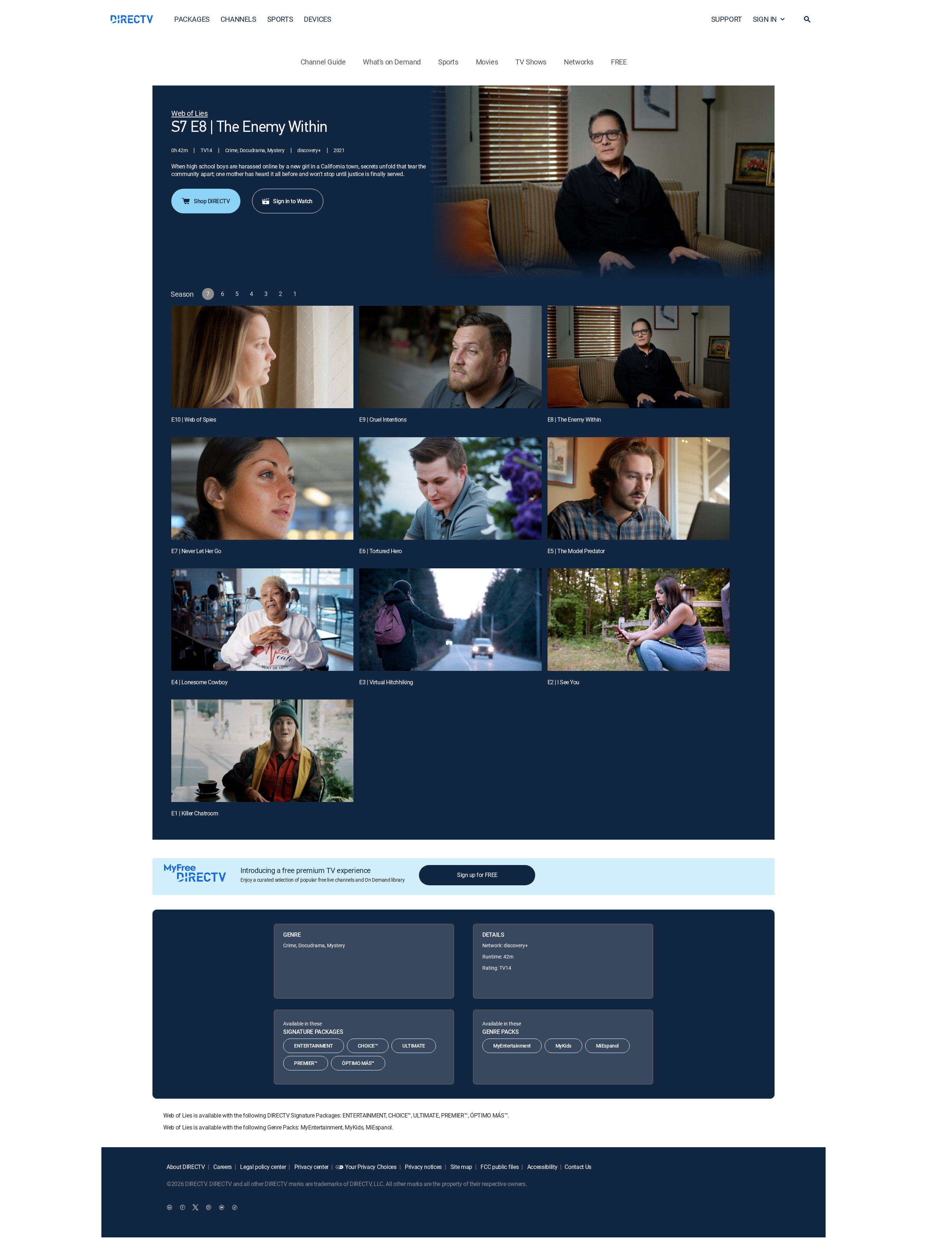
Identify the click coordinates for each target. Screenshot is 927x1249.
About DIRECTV (186, 1167)
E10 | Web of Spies (193, 419)
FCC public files (499, 1167)
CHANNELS (238, 19)
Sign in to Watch (292, 201)
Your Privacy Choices (371, 1167)
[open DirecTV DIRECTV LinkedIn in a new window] (169, 1207)
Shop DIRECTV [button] (212, 201)
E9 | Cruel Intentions (382, 419)
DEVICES (317, 19)
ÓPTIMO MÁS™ (358, 1063)
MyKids (563, 1045)
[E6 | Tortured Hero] (450, 488)
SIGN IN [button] (765, 19)
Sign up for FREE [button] (477, 875)
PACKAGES (192, 19)
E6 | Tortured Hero (380, 551)
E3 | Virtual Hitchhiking (386, 682)
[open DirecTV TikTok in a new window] (235, 1207)
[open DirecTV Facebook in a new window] (182, 1207)
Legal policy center (262, 1167)
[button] (807, 19)
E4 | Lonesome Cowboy (199, 682)
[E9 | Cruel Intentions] (450, 357)
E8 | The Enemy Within (574, 419)
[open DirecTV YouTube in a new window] (222, 1207)
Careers (222, 1167)
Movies (487, 62)
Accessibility (542, 1167)
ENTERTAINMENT (313, 1045)
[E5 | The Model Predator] (639, 488)
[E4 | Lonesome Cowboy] (262, 619)
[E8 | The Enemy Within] (639, 357)
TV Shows (530, 62)
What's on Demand (392, 62)
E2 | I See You (563, 682)
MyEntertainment (512, 1045)
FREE (618, 62)
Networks (578, 62)
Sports (448, 62)
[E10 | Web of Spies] (262, 357)
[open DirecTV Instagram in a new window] (208, 1207)
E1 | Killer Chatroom (194, 813)
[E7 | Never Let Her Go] (262, 488)
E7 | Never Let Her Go (196, 551)
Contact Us (578, 1167)
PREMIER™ (305, 1063)
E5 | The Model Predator (576, 551)
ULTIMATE (413, 1045)
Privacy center (310, 1167)
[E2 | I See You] (639, 619)
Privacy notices (422, 1167)
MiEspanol (607, 1045)
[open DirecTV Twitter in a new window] (195, 1207)
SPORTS (280, 19)
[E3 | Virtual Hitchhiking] (450, 619)
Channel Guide (323, 62)
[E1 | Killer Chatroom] (262, 750)
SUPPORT (726, 19)
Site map (460, 1167)
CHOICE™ (368, 1045)
